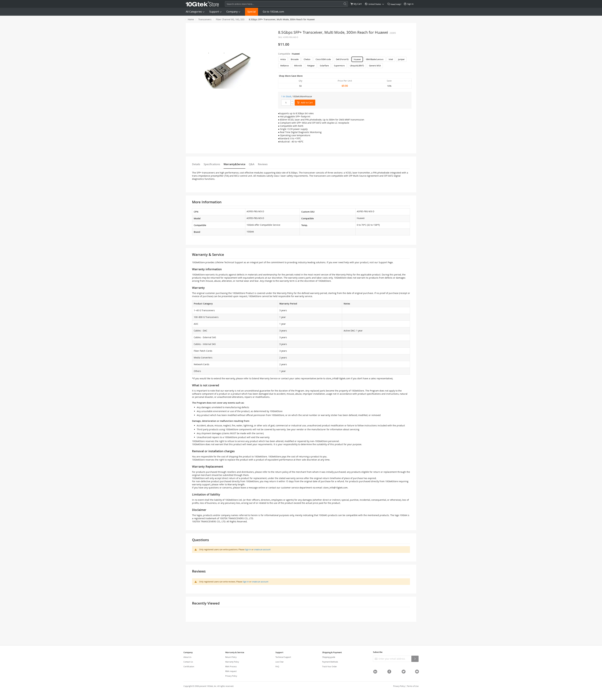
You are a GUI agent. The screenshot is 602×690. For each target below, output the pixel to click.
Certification (188, 666)
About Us (187, 657)
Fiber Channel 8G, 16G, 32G (230, 19)
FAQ (277, 666)
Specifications (212, 164)
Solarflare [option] (324, 65)
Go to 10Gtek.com (273, 11)
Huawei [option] (357, 59)
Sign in (248, 549)
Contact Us (188, 662)
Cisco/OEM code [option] (323, 59)
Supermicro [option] (339, 65)
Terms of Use (413, 686)
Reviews (263, 164)
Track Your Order (329, 666)
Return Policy (231, 657)
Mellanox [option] (284, 65)
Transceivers (204, 19)
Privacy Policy (231, 676)
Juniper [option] (401, 59)
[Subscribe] (415, 659)
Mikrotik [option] (298, 65)
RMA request (231, 671)
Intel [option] (391, 59)
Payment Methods (330, 662)
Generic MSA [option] (375, 65)
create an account (262, 549)
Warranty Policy (232, 662)
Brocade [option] (294, 59)
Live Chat (279, 662)
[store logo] (202, 4)
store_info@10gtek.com (338, 378)
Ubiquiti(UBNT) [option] (357, 65)
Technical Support (283, 657)
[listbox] (345, 63)
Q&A (251, 164)
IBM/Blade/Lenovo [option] (374, 59)
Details (196, 164)
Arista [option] (283, 59)
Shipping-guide (328, 657)
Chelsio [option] (307, 59)
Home (191, 19)
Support (214, 11)
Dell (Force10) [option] (342, 59)
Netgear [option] (311, 65)
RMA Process (231, 666)
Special (251, 11)
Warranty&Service (234, 164)
